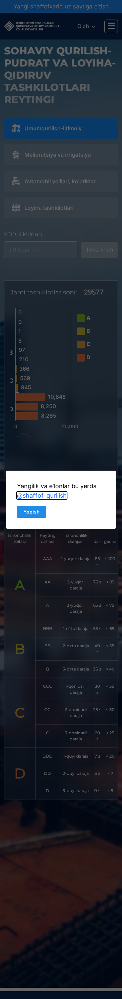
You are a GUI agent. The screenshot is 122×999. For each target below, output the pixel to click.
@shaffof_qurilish (42, 495)
